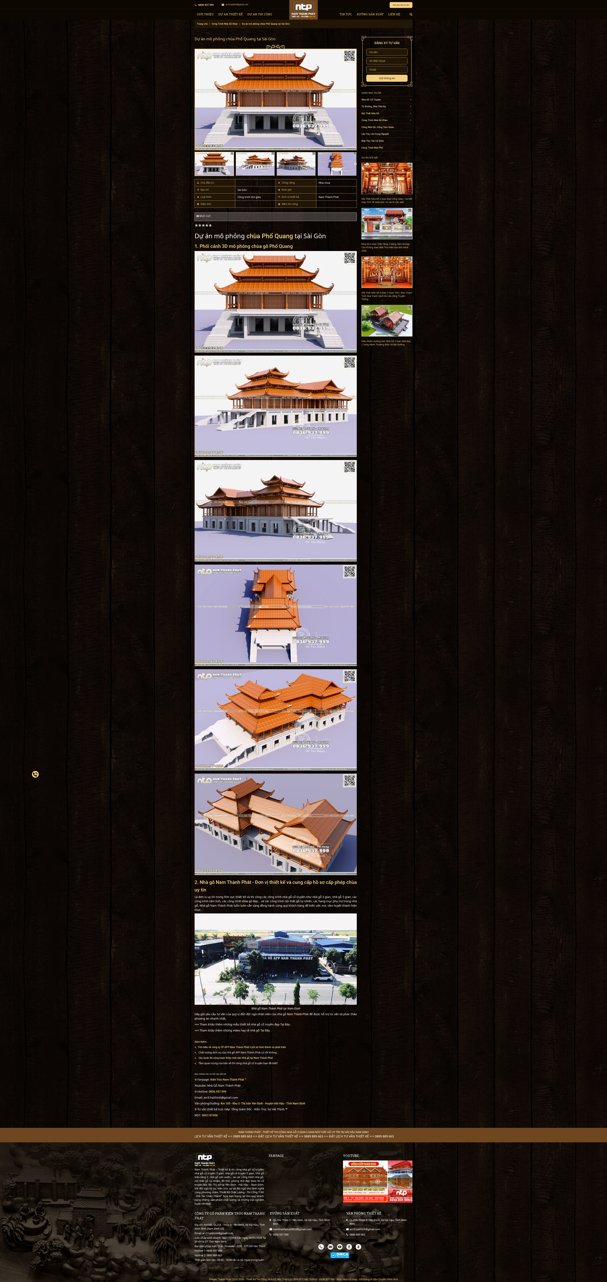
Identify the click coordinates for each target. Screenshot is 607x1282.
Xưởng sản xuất (370, 14)
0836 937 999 (206, 4)
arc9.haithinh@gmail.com (237, 4)
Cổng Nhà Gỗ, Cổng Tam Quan (378, 127)
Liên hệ (394, 14)
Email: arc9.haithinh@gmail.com (214, 1233)
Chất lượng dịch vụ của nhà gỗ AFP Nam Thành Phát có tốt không (238, 1052)
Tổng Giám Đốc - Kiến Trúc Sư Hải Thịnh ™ (259, 1109)
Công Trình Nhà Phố (372, 147)
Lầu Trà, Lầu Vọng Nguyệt (375, 134)
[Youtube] (340, 1246)
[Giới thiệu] (377, 1181)
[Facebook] (349, 1246)
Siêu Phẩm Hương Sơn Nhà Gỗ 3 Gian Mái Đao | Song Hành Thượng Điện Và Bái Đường (386, 343)
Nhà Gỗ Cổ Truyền (371, 99)
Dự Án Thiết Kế (230, 14)
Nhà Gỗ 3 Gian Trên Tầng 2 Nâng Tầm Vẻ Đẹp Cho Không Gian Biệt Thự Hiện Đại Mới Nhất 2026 (386, 247)
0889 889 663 (214, 1255)
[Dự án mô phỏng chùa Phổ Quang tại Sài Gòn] (276, 97)
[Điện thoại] (321, 1246)
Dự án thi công (259, 14)
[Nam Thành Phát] (303, 9)
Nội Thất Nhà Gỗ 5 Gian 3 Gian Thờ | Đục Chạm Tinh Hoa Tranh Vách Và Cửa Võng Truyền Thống (387, 296)
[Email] (330, 1246)
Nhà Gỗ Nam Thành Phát (224, 1085)
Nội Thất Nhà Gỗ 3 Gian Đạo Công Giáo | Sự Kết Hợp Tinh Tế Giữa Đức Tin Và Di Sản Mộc (387, 200)
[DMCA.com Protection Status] (339, 1255)
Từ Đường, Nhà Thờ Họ (374, 106)
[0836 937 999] (35, 774)
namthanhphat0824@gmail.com (292, 1229)
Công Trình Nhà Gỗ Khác (375, 120)
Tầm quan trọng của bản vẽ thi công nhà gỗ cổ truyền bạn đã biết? (238, 1063)
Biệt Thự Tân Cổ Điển (373, 140)
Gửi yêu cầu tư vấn (401, 5)
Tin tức (346, 14)
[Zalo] (358, 1246)
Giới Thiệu (205, 14)
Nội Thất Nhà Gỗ (370, 113)
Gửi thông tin (387, 78)
